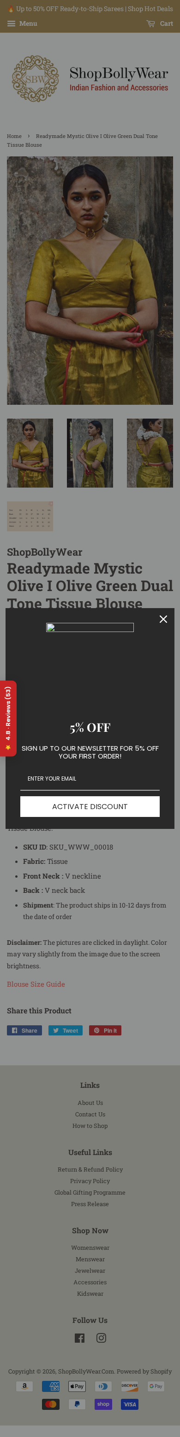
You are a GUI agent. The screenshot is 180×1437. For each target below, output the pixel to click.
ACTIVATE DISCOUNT (90, 806)
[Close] (163, 619)
